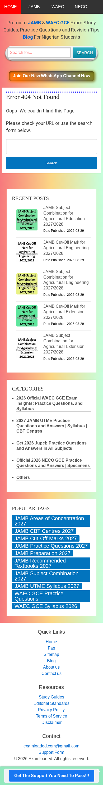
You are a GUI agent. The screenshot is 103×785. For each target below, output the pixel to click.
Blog (28, 37)
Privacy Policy (51, 709)
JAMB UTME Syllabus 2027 (47, 586)
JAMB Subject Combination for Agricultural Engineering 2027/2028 (66, 279)
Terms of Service (51, 716)
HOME (10, 6)
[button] (51, 76)
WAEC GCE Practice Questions (39, 596)
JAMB (34, 6)
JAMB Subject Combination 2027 (46, 576)
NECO (81, 6)
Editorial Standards (51, 703)
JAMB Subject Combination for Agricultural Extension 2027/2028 (64, 343)
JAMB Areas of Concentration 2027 (49, 521)
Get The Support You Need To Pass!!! (51, 775)
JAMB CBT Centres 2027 (44, 531)
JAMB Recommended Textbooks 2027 (40, 563)
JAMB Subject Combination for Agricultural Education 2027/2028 (64, 215)
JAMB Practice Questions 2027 (51, 546)
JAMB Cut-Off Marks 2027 (46, 538)
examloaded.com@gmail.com (51, 746)
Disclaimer (51, 722)
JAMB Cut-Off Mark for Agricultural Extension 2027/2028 (64, 312)
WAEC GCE (57, 22)
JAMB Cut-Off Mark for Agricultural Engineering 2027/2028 (66, 248)
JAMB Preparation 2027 (43, 553)
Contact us (51, 673)
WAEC (58, 6)
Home (51, 641)
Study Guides (51, 697)
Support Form (51, 752)
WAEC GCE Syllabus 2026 (46, 606)
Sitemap (51, 654)
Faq (51, 648)
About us (51, 667)
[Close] (99, 770)
